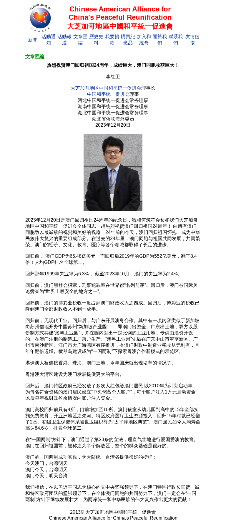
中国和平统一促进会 (108, 94)
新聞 (32, 39)
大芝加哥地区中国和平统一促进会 (106, 88)
